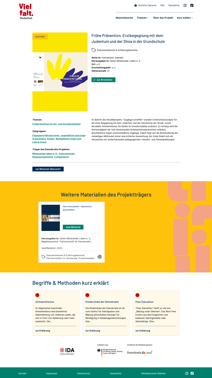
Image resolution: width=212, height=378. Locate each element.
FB (191, 5)
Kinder (50, 139)
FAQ (162, 5)
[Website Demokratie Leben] (139, 351)
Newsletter (174, 5)
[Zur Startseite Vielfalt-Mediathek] (26, 11)
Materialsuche (124, 17)
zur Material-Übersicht (48, 169)
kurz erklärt (184, 17)
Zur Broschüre (104, 79)
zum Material (73, 227)
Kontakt (22, 373)
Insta (185, 5)
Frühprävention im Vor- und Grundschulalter (56, 124)
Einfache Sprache (147, 5)
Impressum (51, 373)
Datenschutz (83, 373)
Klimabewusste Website (153, 373)
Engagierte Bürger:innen (45, 135)
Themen (141, 17)
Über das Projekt (163, 17)
